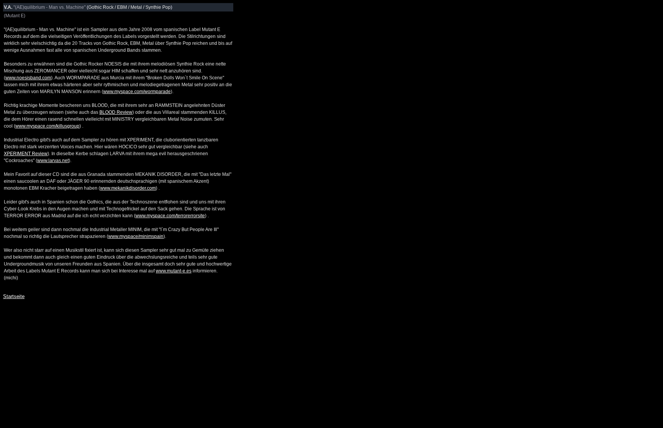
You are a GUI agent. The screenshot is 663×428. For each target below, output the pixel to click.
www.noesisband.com (28, 77)
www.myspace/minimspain (135, 236)
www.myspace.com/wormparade (137, 91)
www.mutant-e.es (173, 271)
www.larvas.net (53, 160)
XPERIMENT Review (26, 153)
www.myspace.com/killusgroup (47, 126)
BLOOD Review (115, 112)
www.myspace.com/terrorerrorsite (170, 215)
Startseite (14, 296)
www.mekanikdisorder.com (128, 188)
